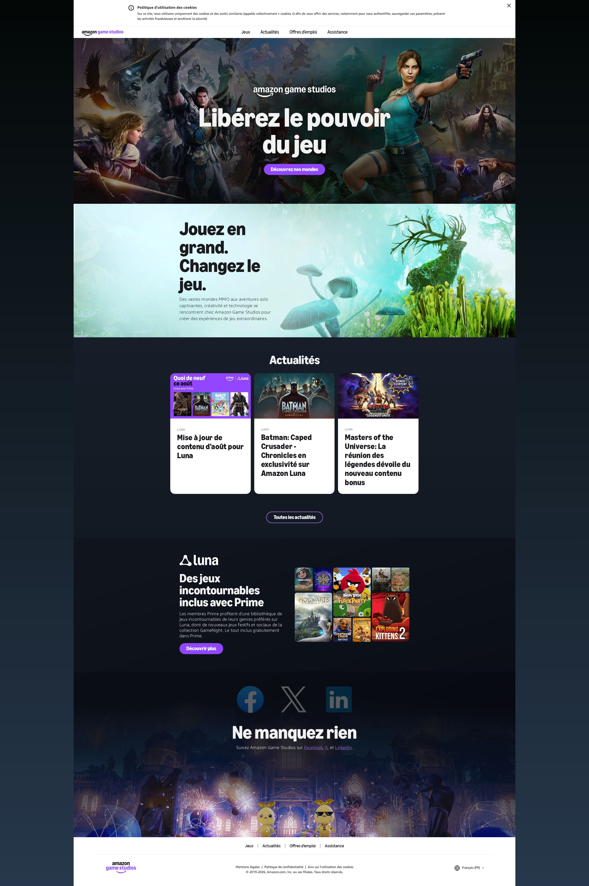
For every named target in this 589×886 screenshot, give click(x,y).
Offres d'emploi (303, 32)
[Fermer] (509, 6)
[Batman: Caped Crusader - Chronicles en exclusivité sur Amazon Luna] (294, 396)
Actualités (269, 32)
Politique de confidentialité (283, 867)
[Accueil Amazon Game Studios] (102, 33)
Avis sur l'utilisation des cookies (330, 867)
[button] (469, 868)
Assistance (337, 32)
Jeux (245, 32)
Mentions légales (248, 867)
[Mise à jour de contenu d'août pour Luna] (210, 396)
